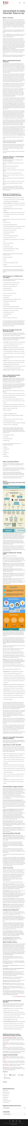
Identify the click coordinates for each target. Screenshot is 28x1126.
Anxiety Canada (5, 1064)
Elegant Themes (13, 1123)
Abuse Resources (5, 1090)
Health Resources (6, 1097)
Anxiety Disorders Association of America (9, 1037)
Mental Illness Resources (7, 1100)
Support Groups (5, 1042)
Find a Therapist (5, 1051)
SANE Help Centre (6, 1067)
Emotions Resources (6, 1093)
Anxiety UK (5, 1061)
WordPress (14, 1124)
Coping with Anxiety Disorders (20, 996)
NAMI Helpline (5, 1047)
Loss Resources (5, 1098)
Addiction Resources (6, 1092)
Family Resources (5, 1095)
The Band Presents (6, 1102)
